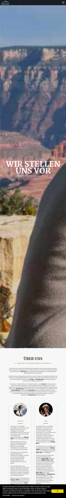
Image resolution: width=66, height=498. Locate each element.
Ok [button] (57, 491)
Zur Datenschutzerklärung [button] (18, 495)
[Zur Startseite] (5, 4)
